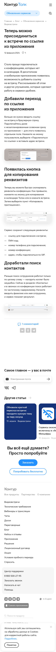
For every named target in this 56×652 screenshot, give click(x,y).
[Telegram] (33, 330)
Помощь (8, 589)
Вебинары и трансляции (17, 511)
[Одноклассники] (28, 330)
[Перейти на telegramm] (18, 599)
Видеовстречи (10, 24)
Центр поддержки (14, 571)
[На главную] (10, 489)
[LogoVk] (6, 387)
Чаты (7, 515)
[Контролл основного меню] (50, 5)
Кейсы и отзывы (12, 534)
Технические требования (17, 506)
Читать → (20, 421)
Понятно (11, 645)
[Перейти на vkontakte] (6, 599)
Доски (7, 520)
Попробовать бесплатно (28, 471)
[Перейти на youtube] (14, 599)
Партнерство (28, 494)
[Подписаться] (48, 379)
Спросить (9, 562)
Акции (7, 552)
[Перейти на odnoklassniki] (10, 599)
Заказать (28, 462)
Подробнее (11, 638)
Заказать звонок (13, 580)
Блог (17, 21)
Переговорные (12, 525)
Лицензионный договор (17, 548)
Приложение (11, 539)
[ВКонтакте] (22, 330)
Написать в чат (12, 585)
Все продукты (11, 494)
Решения (9, 543)
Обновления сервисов (33, 21)
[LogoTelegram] (14, 387)
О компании (43, 494)
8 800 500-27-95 (12, 576)
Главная (8, 21)
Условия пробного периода (18, 557)
